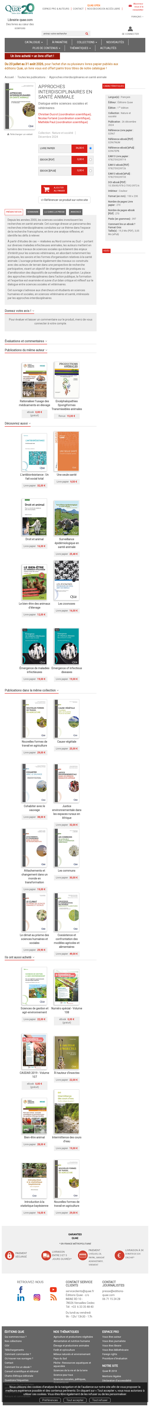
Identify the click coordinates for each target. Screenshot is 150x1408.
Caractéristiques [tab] (113, 86)
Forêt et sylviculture (64, 1350)
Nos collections (13, 1341)
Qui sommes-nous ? (15, 1336)
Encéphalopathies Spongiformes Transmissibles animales (67, 405)
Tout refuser (100, 1400)
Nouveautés (115, 42)
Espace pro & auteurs (56, 8)
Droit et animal (35, 539)
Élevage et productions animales (71, 1345)
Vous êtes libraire (111, 1345)
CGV (7, 1345)
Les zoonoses (66, 603)
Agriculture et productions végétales (73, 1336)
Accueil (9, 77)
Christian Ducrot (48, 114)
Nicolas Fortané (47, 118)
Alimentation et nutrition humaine (72, 1341)
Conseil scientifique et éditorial (21, 1371)
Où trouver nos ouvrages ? (19, 1358)
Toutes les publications (31, 77)
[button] (20, 106)
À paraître (60, 42)
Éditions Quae (125, 102)
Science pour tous (63, 1375)
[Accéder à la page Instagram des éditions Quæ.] (37, 1297)
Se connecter (130, 34)
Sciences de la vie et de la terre (71, 1370)
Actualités (108, 48)
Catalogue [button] (33, 42)
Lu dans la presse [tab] (54, 212)
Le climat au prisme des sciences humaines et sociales (34, 939)
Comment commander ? (18, 1354)
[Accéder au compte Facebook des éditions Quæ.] (21, 1289)
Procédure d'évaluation (114, 1358)
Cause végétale (66, 741)
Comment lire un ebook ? (18, 1367)
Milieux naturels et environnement (72, 1354)
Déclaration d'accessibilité (116, 1380)
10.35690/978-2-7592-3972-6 (123, 185)
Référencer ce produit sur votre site (66, 199)
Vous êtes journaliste (114, 1341)
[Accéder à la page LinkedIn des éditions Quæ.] (21, 1297)
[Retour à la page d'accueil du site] (20, 9)
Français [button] (136, 16)
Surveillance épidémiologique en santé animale (67, 543)
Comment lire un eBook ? (121, 224)
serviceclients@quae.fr (80, 1291)
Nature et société (62, 132)
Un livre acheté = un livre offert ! (32, 56)
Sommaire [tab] (32, 212)
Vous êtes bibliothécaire (115, 1350)
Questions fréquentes (17, 1380)
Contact (78, 8)
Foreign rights (109, 1354)
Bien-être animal (34, 1137)
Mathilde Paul (46, 122)
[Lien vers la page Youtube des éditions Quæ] (53, 1289)
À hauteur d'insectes (66, 1072)
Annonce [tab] (76, 212)
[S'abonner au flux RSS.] (53, 1297)
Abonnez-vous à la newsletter (138, 7)
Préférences (50, 1400)
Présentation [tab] (13, 212)
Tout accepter (75, 1400)
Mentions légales (111, 1376)
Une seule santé (67, 474)
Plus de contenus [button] (45, 48)
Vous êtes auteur (111, 1336)
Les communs (66, 870)
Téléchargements (14, 1350)
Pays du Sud (60, 1358)
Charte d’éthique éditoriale (19, 1376)
